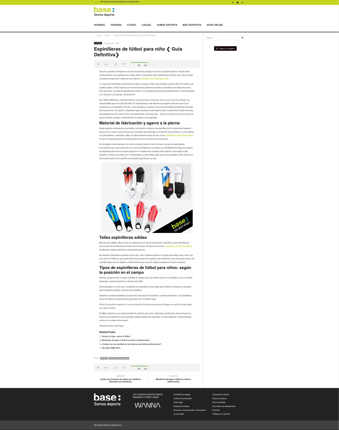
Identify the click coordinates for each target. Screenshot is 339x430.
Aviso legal (178, 402)
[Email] (237, 2)
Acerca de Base (219, 402)
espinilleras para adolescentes (179, 135)
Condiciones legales (182, 394)
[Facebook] (232, 2)
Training (116, 24)
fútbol (104, 358)
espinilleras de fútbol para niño (154, 78)
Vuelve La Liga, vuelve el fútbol (116, 336)
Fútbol (132, 24)
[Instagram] (242, 2)
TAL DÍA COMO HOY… (112, 348)
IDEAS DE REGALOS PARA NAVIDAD (115, 2)
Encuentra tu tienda (220, 394)
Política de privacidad (182, 398)
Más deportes (192, 24)
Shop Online (215, 24)
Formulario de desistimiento (224, 406)
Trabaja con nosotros (221, 414)
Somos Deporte (167, 24)
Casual (147, 24)
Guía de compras (219, 398)
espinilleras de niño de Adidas (178, 246)
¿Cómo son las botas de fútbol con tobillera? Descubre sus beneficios (120, 379)
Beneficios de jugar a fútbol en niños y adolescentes (126, 340)
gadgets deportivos (119, 358)
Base (104, 313)
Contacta (216, 410)
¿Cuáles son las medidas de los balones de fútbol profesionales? (131, 344)
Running (99, 24)
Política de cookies (181, 406)
